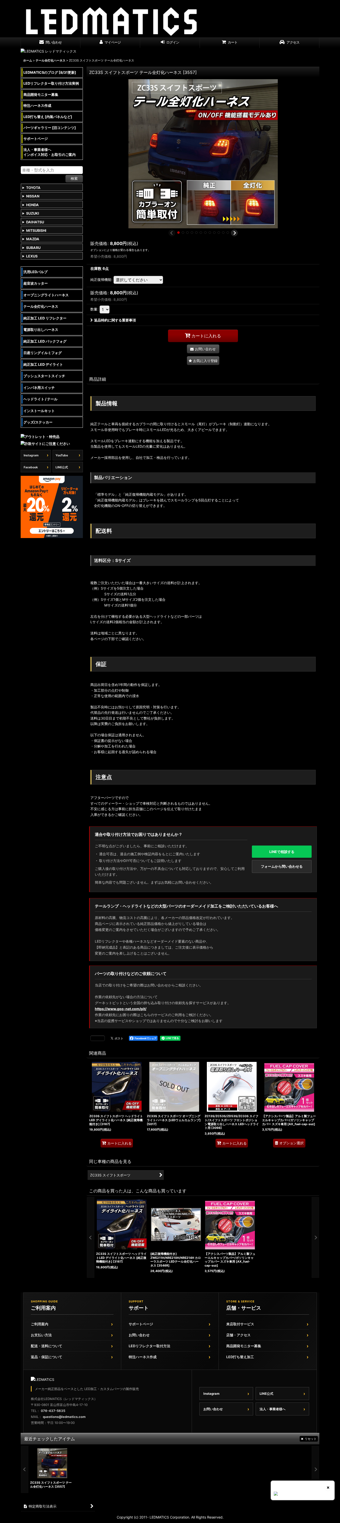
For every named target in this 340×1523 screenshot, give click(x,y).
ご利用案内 (39, 1324)
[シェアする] (97, 1038)
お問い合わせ (139, 1335)
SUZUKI (32, 213)
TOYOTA (33, 187)
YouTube (62, 455)
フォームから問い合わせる (282, 866)
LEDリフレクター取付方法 (149, 1346)
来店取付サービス (240, 1324)
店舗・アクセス (238, 1335)
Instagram (31, 455)
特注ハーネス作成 (143, 1357)
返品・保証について (46, 1357)
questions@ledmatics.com (64, 1417)
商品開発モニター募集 (243, 1346)
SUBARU (33, 247)
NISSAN (32, 196)
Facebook (31, 467)
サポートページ (141, 1324)
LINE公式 (62, 467)
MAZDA (32, 239)
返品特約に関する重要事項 (115, 320)
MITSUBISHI (36, 230)
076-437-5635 (53, 1411)
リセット (311, 1439)
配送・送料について (46, 1346)
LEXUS (32, 256)
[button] (172, 233)
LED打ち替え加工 (240, 1357)
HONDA (32, 205)
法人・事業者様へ (272, 1409)
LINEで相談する (281, 852)
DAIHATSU (35, 222)
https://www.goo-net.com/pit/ (120, 1009)
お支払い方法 (41, 1335)
